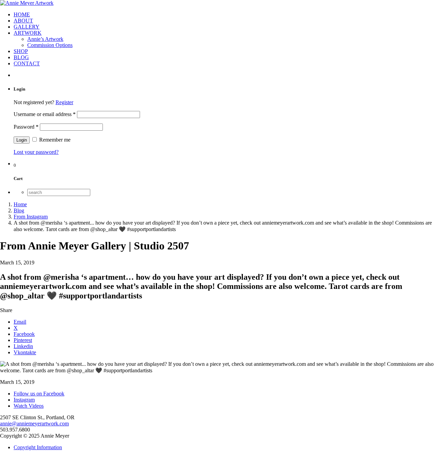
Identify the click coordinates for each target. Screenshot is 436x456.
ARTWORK (28, 33)
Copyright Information (38, 447)
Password (26, 127)
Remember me (54, 140)
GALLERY (27, 27)
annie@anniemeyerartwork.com (34, 423)
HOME (22, 14)
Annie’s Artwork (45, 39)
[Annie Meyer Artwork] (26, 3)
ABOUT (23, 20)
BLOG (21, 57)
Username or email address (45, 114)
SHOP (21, 51)
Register (64, 102)
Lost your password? (36, 152)
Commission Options (50, 45)
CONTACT (27, 63)
